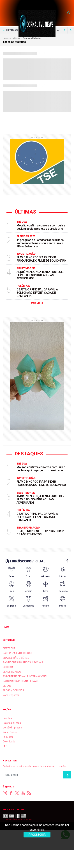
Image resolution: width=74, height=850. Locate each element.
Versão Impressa (12, 727)
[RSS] (29, 793)
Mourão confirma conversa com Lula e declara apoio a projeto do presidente (41, 227)
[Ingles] (23, 815)
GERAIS (7, 685)
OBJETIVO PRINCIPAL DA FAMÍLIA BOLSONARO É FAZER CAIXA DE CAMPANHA (37, 293)
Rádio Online (10, 732)
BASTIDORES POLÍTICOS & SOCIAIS (23, 662)
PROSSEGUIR (37, 834)
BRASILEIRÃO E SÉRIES (16, 657)
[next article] (64, 30)
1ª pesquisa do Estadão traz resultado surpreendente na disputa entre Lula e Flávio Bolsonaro (40, 243)
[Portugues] (5, 815)
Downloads (9, 741)
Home (6, 38)
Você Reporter (11, 695)
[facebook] (11, 793)
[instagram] (5, 793)
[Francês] (17, 815)
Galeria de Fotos (12, 722)
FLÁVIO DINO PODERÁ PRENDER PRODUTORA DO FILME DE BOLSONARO (41, 259)
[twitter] (17, 793)
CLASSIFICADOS (12, 671)
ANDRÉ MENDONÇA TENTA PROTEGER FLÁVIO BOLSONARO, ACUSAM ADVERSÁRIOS (40, 275)
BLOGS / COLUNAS (13, 690)
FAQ (5, 746)
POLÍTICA (8, 667)
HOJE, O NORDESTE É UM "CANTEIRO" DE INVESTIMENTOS (40, 532)
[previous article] (71, 30)
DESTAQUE (9, 648)
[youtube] (23, 793)
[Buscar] (69, 13)
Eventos (7, 718)
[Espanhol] (11, 815)
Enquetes (8, 736)
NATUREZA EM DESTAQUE (18, 653)
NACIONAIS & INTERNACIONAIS (20, 681)
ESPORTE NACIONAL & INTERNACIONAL (25, 676)
